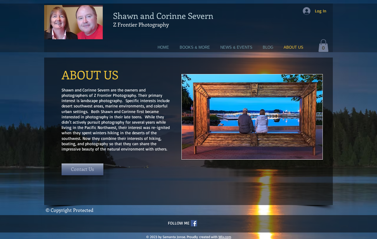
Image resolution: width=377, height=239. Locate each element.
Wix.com (225, 237)
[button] (323, 45)
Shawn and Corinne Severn (163, 15)
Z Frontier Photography (141, 24)
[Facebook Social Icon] (194, 223)
